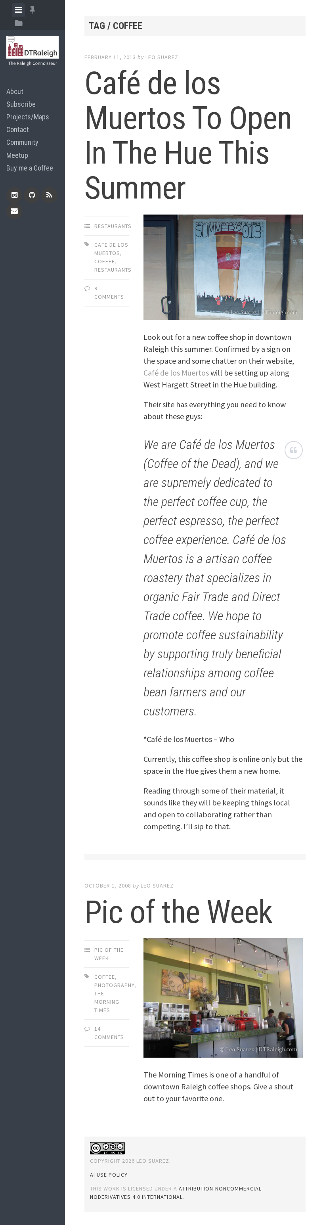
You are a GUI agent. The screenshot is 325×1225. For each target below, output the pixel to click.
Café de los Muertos (176, 373)
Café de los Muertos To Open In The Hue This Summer (188, 136)
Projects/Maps (27, 117)
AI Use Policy (109, 1174)
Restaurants (113, 226)
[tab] (18, 10)
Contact (17, 129)
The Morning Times (106, 1002)
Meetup (17, 155)
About (14, 91)
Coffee (104, 261)
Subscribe (21, 104)
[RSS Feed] (49, 195)
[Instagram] (14, 195)
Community (22, 142)
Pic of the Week (178, 912)
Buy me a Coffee (29, 168)
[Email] (14, 211)
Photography (114, 985)
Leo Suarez (161, 57)
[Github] (32, 195)
